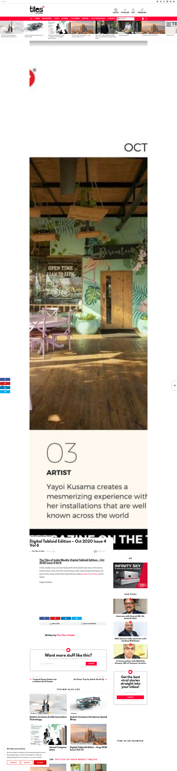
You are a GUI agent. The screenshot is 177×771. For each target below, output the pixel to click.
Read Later (55, 623)
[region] (26, 756)
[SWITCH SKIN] (143, 19)
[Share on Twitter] (77, 618)
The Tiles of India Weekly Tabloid (81, 744)
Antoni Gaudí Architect (150, 35)
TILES (56, 18)
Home (3, 1)
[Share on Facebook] (44, 618)
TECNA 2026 (170, 35)
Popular (125, 13)
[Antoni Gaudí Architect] (153, 27)
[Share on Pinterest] (55, 618)
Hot (133, 13)
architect (94, 574)
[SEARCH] (146, 19)
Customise (13, 762)
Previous (1, 31)
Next (176, 31)
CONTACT (111, 18)
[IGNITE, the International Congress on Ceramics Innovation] (59, 27)
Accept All (40, 762)
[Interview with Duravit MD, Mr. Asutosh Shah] (130, 606)
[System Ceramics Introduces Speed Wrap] (35, 27)
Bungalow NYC (124, 35)
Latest (116, 13)
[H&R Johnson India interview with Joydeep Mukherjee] (130, 629)
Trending (141, 13)
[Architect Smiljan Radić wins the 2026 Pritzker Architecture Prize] (106, 27)
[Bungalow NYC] (130, 27)
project (85, 574)
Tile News (33, 713)
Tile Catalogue (98, 18)
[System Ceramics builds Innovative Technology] (12, 27)
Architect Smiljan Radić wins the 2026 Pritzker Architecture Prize (105, 37)
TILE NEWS (75, 18)
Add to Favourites (89, 623)
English (123, 18)
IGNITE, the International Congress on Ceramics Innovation (56, 37)
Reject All (27, 762)
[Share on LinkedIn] (66, 618)
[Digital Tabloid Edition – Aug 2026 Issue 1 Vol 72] (82, 27)
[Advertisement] (73, 600)
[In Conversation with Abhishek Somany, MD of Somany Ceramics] (130, 651)
